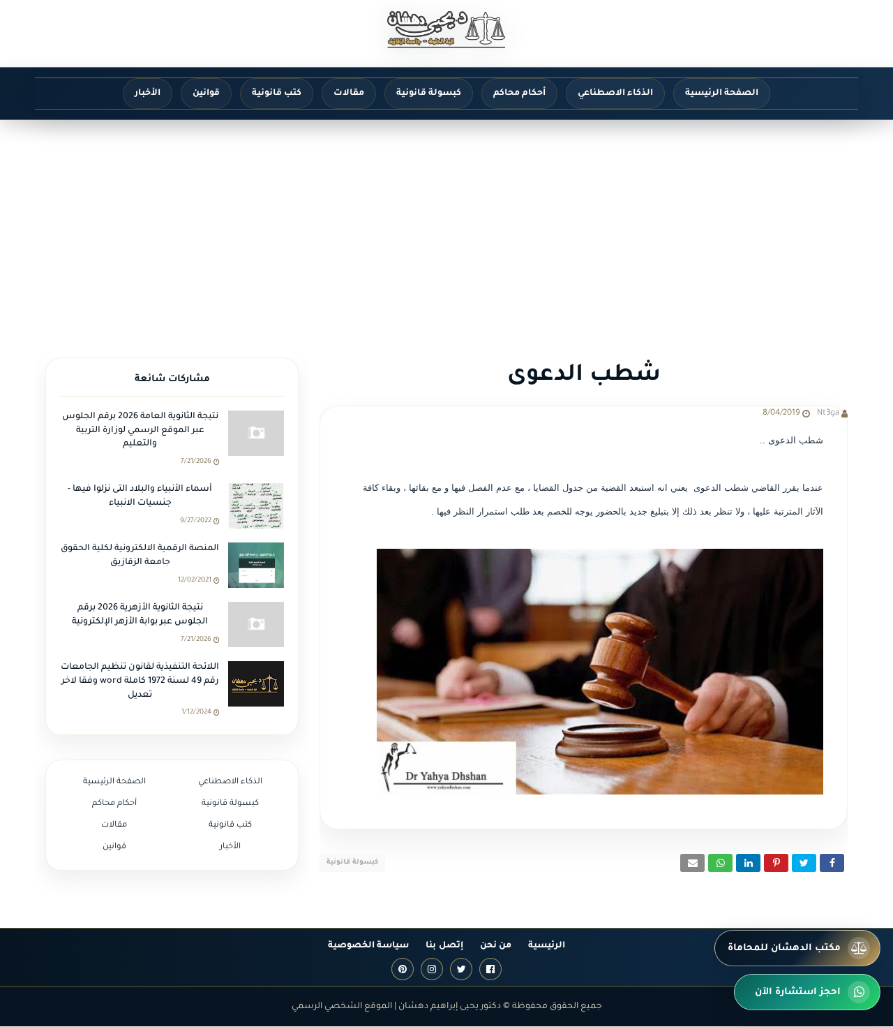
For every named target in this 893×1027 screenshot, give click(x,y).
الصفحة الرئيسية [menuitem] (721, 93)
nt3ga (828, 413)
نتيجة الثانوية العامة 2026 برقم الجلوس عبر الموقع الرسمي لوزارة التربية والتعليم (140, 430)
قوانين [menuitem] (206, 93)
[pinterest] (402, 969)
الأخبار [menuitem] (147, 93)
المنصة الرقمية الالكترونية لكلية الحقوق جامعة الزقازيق (140, 556)
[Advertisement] (446, 225)
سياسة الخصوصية (368, 946)
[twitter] (461, 969)
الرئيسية (546, 946)
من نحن (495, 946)
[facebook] (490, 969)
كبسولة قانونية (352, 862)
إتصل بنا (444, 946)
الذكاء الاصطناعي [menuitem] (615, 93)
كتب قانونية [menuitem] (276, 93)
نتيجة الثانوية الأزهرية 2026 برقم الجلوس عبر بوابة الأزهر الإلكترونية (140, 615)
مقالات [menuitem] (348, 93)
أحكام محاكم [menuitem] (519, 93)
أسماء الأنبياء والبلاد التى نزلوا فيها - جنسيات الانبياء (140, 496)
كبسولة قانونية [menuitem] (428, 93)
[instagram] (432, 969)
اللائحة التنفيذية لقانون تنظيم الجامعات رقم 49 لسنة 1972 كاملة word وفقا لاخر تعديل (140, 681)
